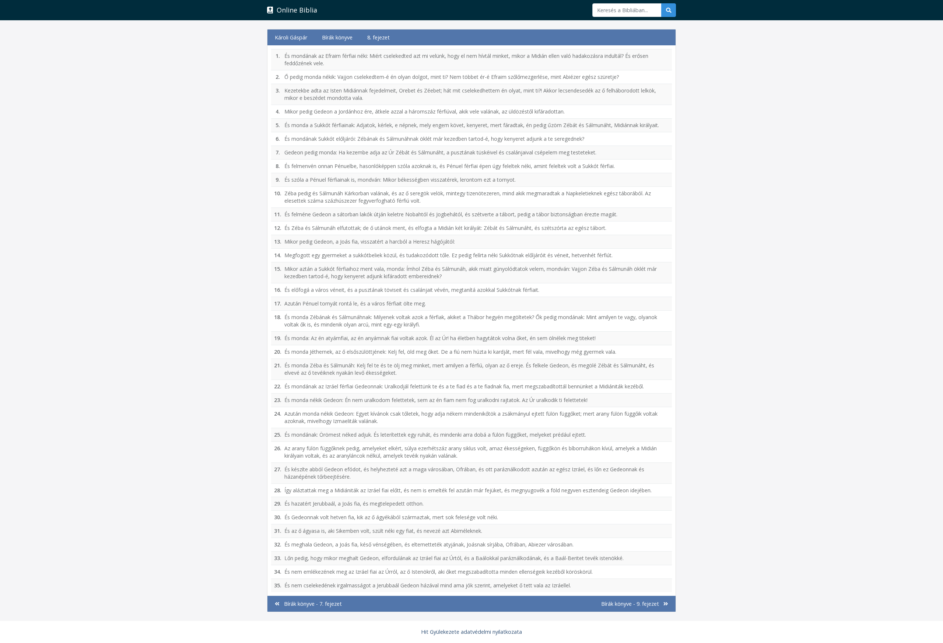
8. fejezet (378, 37)
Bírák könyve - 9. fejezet (632, 603)
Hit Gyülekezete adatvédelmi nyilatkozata (471, 631)
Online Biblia (295, 10)
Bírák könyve (337, 37)
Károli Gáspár (291, 37)
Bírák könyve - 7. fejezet (311, 603)
